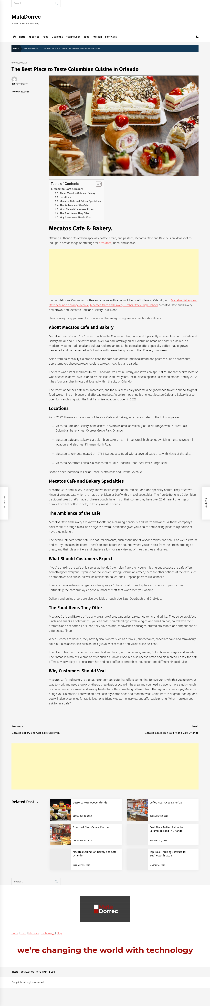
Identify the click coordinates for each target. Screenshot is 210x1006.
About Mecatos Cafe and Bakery (77, 193)
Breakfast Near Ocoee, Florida (91, 827)
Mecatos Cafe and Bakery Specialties (80, 201)
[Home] (14, 37)
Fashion (97, 37)
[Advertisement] (124, 272)
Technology (73, 37)
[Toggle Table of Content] (97, 184)
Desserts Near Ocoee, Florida (90, 802)
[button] (197, 37)
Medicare (57, 37)
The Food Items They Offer (74, 213)
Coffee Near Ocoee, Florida (166, 802)
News (15, 972)
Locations (65, 197)
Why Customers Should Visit (75, 217)
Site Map (41, 972)
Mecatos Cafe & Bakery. (69, 189)
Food (45, 37)
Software (111, 37)
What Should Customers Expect (77, 209)
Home (22, 37)
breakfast (105, 243)
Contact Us (27, 972)
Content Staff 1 (20, 84)
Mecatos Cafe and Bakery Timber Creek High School (124, 305)
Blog (86, 37)
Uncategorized (19, 63)
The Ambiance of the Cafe (74, 205)
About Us (34, 37)
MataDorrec (26, 16)
